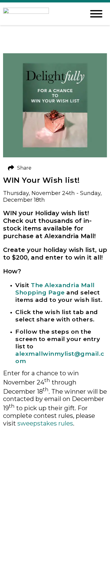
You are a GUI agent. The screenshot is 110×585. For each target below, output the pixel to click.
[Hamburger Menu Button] (96, 14)
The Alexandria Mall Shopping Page (55, 288)
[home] (39, 14)
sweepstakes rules (45, 423)
